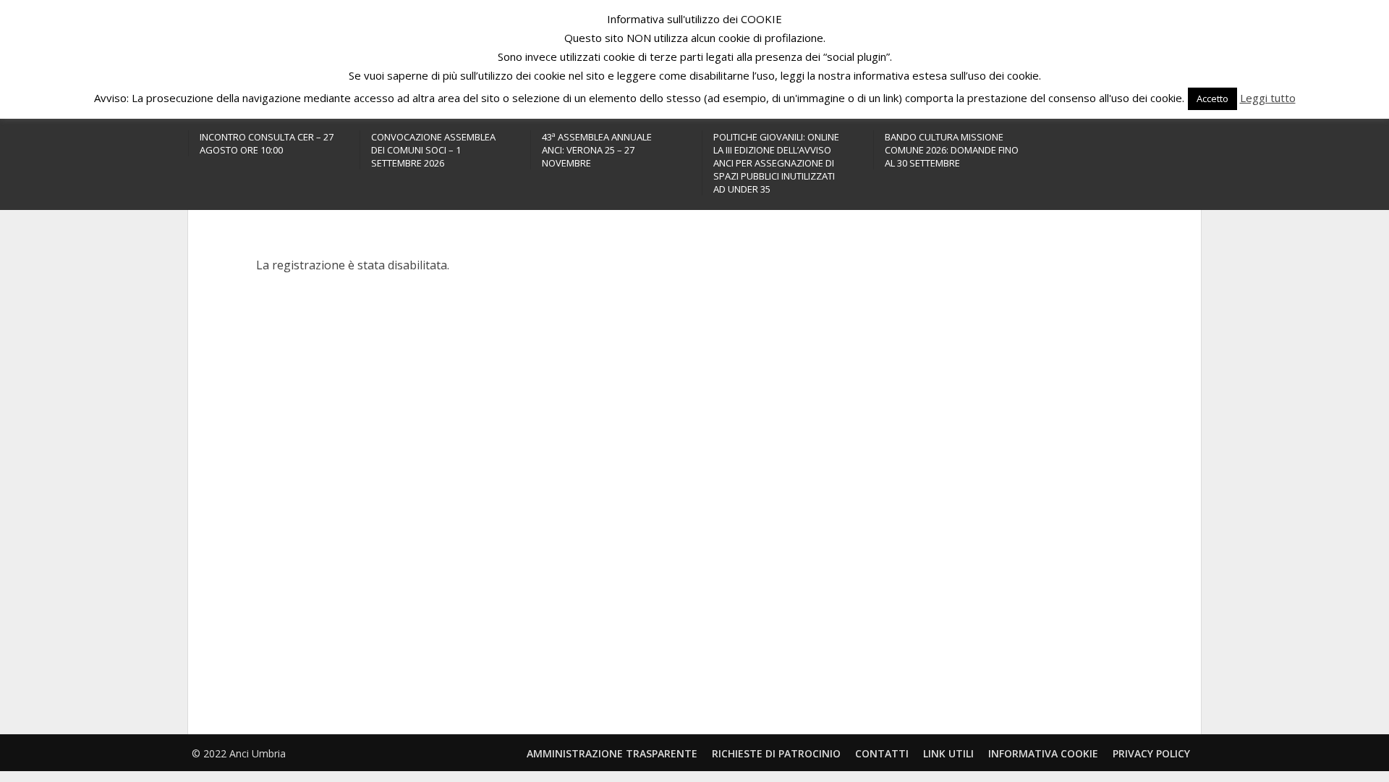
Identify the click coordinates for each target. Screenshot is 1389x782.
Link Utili (948, 753)
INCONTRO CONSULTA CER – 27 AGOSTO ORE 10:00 (267, 143)
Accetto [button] (1212, 98)
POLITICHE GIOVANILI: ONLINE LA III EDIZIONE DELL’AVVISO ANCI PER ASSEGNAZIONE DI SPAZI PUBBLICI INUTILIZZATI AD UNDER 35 (776, 163)
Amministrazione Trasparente (612, 753)
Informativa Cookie (1043, 753)
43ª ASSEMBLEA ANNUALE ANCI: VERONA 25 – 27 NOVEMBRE (597, 149)
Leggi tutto (1268, 98)
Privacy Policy (1151, 753)
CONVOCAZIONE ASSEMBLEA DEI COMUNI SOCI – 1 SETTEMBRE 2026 (433, 149)
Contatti (882, 753)
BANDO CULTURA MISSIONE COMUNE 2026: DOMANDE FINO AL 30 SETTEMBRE (952, 149)
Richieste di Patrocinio (776, 753)
